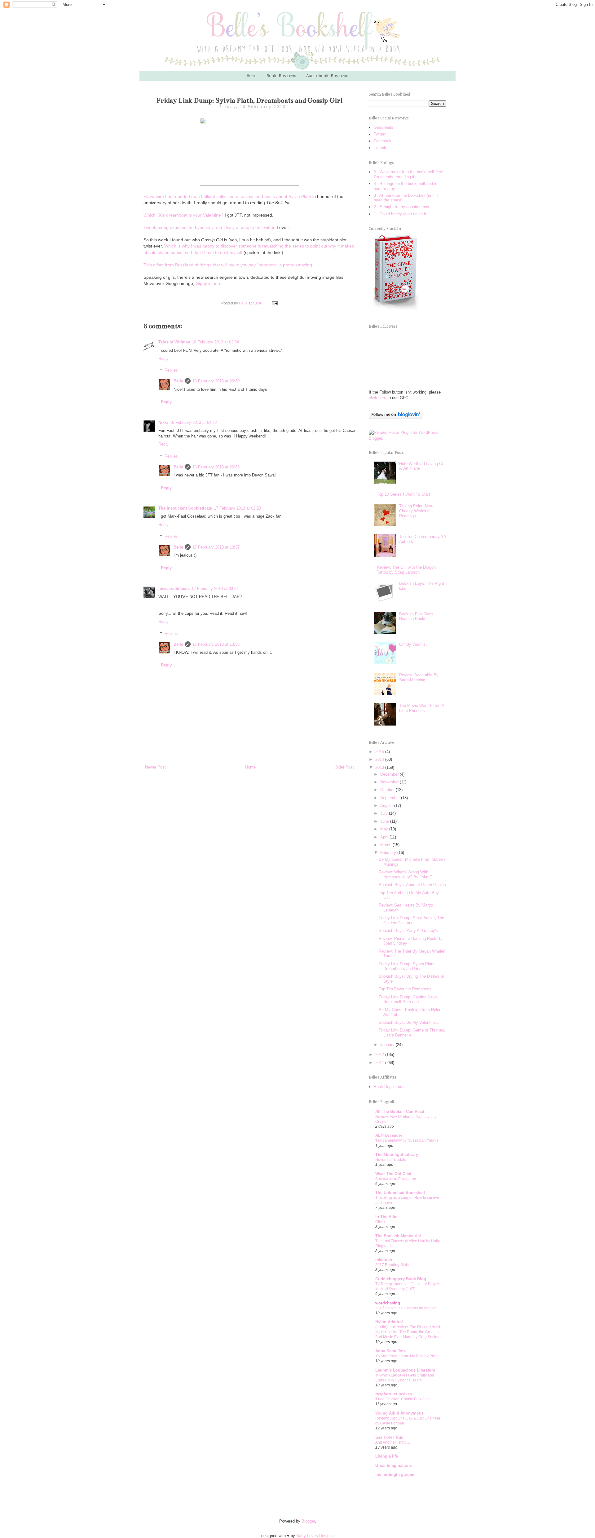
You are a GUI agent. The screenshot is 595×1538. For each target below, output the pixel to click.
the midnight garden (394, 1474)
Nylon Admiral (389, 1322)
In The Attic (386, 1216)
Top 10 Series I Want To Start (403, 494)
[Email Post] (274, 303)
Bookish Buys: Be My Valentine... (409, 1022)
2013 (380, 767)
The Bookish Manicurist (398, 1236)
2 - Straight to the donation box (401, 207)
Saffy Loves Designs (315, 1535)
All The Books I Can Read (399, 1111)
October (388, 789)
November (390, 782)
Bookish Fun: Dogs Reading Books (416, 616)
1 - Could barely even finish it (400, 214)
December (390, 774)
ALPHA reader (388, 1135)
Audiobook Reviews (327, 75)
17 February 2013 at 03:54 (215, 588)
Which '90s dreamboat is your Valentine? (183, 215)
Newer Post (155, 767)
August (387, 805)
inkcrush (383, 1259)
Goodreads (383, 127)
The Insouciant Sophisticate (185, 508)
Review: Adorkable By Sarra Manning (419, 677)
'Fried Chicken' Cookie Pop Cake (403, 1399)
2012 (380, 1054)
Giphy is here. (209, 283)
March (386, 844)
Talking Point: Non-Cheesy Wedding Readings (416, 511)
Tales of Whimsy (174, 342)
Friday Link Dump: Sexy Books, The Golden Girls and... (411, 920)
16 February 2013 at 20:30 (216, 381)
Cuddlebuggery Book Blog (400, 1279)
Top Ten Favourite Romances (405, 989)
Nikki (163, 422)
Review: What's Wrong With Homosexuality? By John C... (407, 874)
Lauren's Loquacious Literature (405, 1370)
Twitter (380, 134)
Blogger (308, 1521)
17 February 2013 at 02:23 (237, 508)
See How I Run (389, 1437)
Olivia (380, 1222)
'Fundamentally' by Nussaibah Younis (406, 1140)
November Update (390, 1159)
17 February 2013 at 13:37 (216, 547)
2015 (380, 751)
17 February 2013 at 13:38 (216, 644)
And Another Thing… (392, 1442)
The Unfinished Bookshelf (400, 1192)
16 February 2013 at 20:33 (216, 467)
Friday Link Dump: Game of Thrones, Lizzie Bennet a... (412, 1032)
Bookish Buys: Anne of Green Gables (412, 884)
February (388, 852)
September (390, 797)
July (384, 813)
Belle (178, 381)
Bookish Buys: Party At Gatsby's (408, 930)
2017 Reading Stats (392, 1265)
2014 (380, 759)
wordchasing (387, 1303)
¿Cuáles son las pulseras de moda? (405, 1308)
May (384, 829)
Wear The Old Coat (393, 1173)
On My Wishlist (413, 644)
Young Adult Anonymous (399, 1413)
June (385, 821)
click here (377, 397)
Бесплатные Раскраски (395, 1179)
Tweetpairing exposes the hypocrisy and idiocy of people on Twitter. (209, 227)
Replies (171, 370)
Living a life (386, 1456)
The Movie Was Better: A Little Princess (421, 708)
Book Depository (388, 1086)
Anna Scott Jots (390, 1351)
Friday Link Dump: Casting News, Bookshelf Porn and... (409, 999)
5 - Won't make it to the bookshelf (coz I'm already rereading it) (408, 174)
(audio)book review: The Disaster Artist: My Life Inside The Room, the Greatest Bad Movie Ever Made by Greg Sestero (408, 1332)
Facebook (382, 141)
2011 (380, 1062)
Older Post (344, 767)
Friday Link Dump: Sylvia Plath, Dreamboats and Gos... (407, 966)
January (388, 1044)
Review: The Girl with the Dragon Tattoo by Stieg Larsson (406, 570)
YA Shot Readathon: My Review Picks (407, 1356)
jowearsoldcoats (174, 588)
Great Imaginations (393, 1465)
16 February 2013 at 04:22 (193, 422)
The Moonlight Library (396, 1154)
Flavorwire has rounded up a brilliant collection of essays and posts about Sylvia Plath (227, 196)
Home (252, 75)
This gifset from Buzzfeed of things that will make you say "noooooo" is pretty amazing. (228, 264)
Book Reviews (281, 75)
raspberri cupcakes (393, 1394)
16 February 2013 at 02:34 (215, 342)
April (385, 837)
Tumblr (380, 147)
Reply (163, 358)
